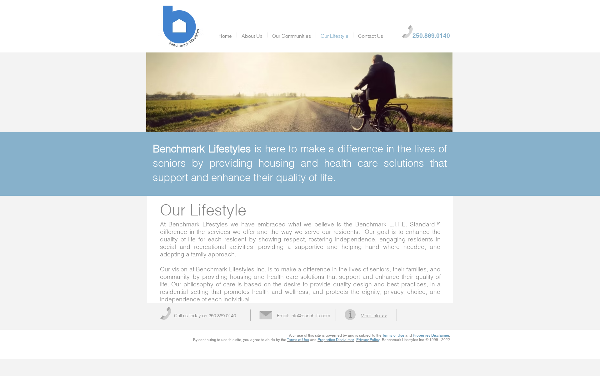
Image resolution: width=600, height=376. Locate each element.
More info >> (374, 316)
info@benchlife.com (310, 316)
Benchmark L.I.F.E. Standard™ (398, 224)
